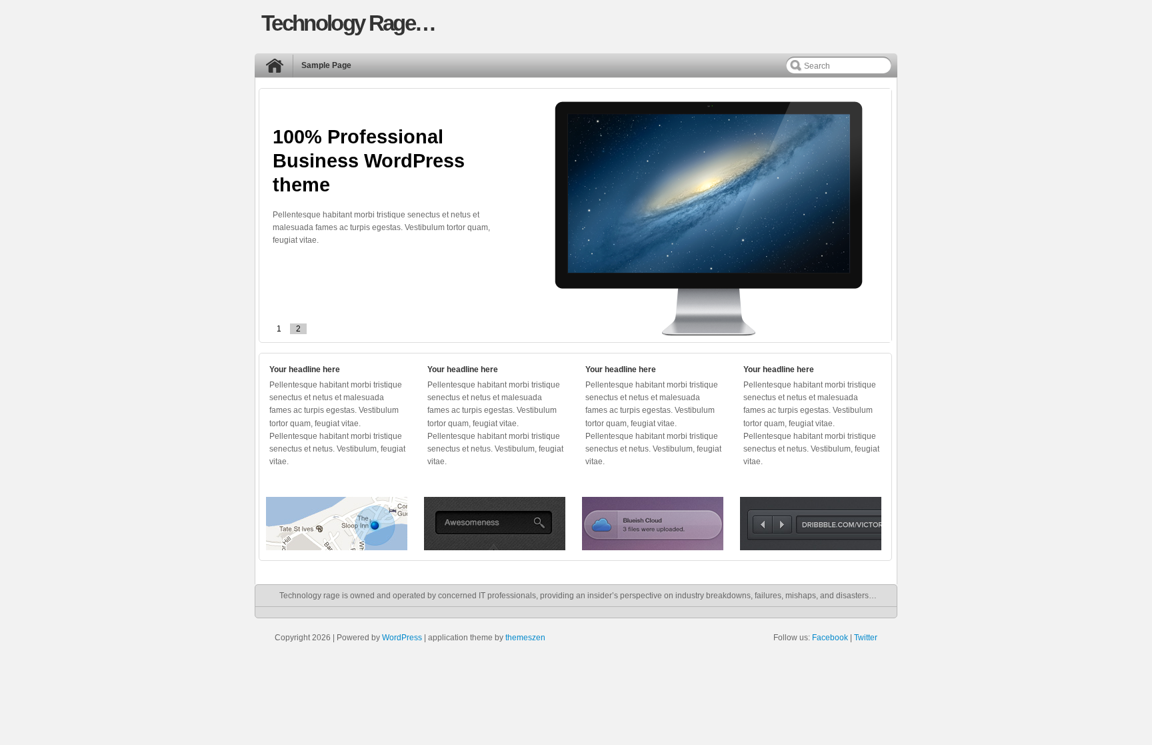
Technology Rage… (348, 23)
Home (278, 69)
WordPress (402, 637)
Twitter (865, 637)
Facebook (830, 637)
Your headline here (304, 369)
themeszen (525, 637)
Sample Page (326, 65)
